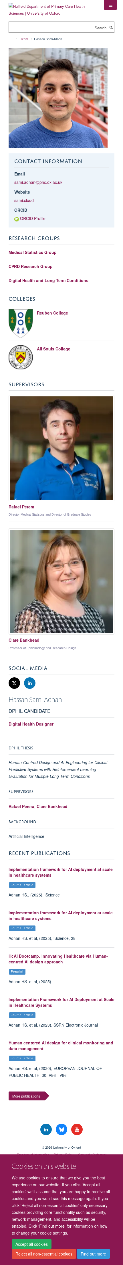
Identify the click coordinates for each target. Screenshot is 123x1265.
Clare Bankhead (52, 806)
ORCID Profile (32, 218)
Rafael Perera (21, 806)
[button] (110, 5)
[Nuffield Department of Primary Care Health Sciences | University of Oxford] (52, 7)
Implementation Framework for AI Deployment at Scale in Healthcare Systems (61, 1002)
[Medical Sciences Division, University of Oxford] (61, 1142)
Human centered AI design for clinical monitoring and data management (61, 1045)
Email (19, 174)
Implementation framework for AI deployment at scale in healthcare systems (61, 872)
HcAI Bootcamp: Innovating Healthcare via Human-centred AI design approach (58, 959)
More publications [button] (26, 1096)
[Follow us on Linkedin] (29, 683)
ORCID (20, 210)
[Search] (111, 27)
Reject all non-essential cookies (43, 1254)
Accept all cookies (31, 1244)
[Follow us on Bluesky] (62, 1129)
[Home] (13, 39)
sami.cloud (24, 200)
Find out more (93, 1254)
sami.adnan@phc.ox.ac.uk (38, 182)
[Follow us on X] (15, 683)
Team (24, 39)
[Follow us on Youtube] (77, 1129)
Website (22, 192)
